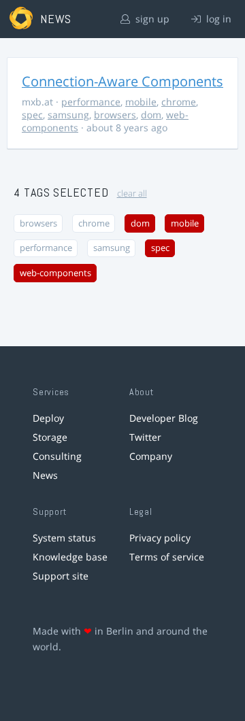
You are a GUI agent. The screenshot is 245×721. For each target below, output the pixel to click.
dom (151, 114)
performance (90, 101)
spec (32, 114)
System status (64, 537)
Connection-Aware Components (122, 81)
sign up (151, 18)
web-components (55, 273)
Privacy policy (160, 537)
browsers (115, 114)
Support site (60, 575)
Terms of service (166, 556)
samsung (68, 114)
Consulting (57, 456)
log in (217, 18)
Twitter (145, 437)
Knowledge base (70, 556)
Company (150, 456)
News (45, 475)
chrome (178, 101)
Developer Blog (163, 418)
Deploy (48, 418)
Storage (50, 437)
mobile (141, 101)
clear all (132, 193)
